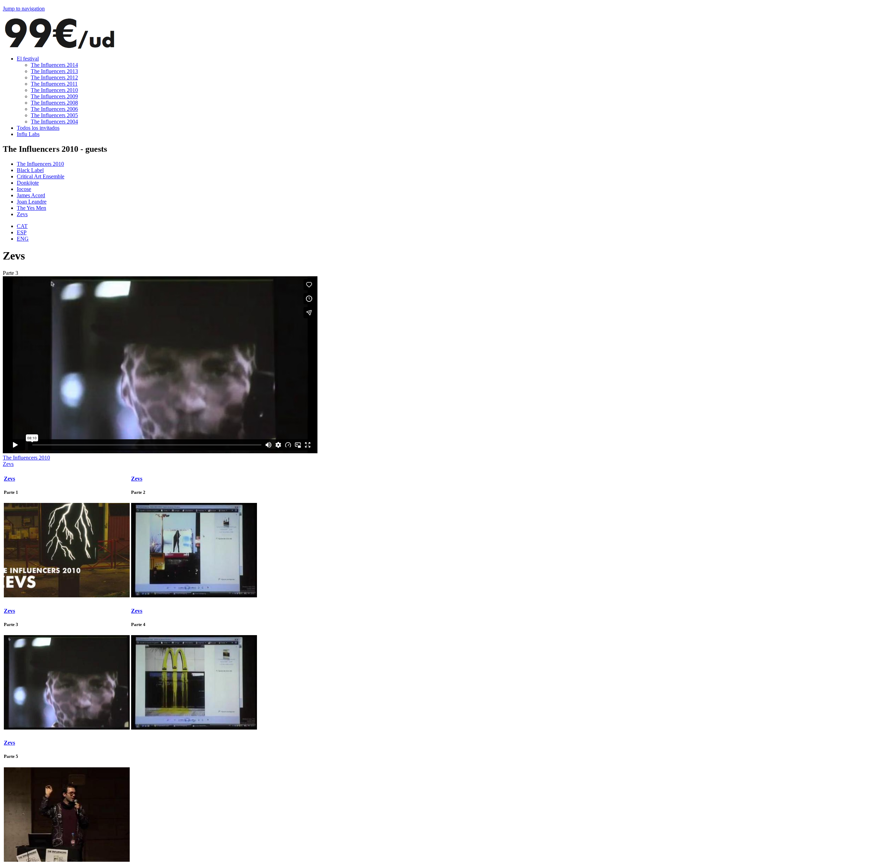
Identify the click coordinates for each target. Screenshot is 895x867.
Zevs (22, 214)
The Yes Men (31, 208)
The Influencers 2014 (54, 65)
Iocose (24, 189)
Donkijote (28, 183)
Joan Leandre (31, 202)
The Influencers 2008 (54, 103)
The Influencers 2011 (54, 84)
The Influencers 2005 (54, 115)
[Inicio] (59, 47)
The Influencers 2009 (54, 96)
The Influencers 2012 (54, 77)
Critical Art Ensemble (40, 176)
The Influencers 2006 (54, 109)
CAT (22, 226)
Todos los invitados (38, 128)
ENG (23, 239)
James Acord (31, 195)
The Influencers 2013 (54, 71)
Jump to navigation (24, 9)
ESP (22, 232)
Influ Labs (28, 134)
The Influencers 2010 (54, 90)
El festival (28, 59)
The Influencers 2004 (54, 122)
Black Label (30, 170)
